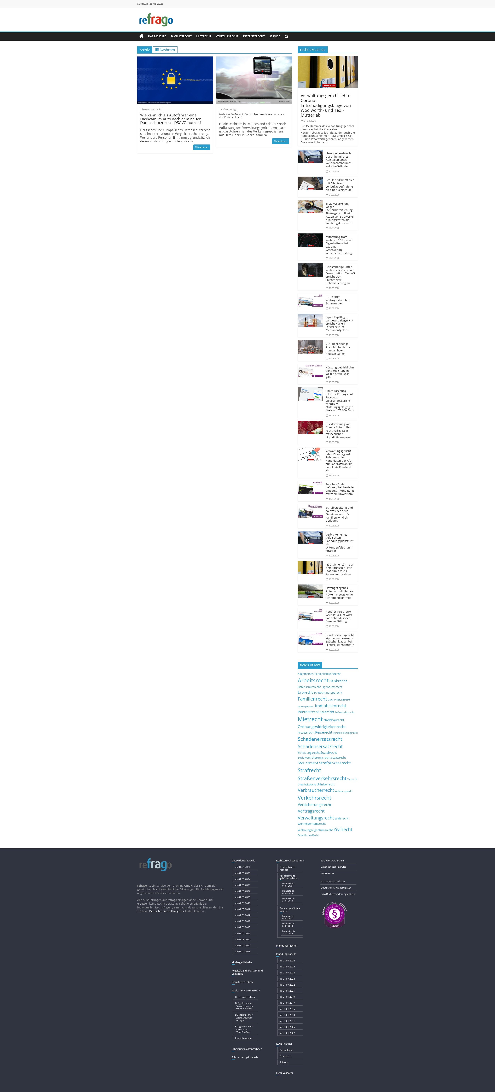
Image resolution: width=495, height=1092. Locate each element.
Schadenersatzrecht (320, 739)
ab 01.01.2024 (242, 879)
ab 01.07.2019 (242, 909)
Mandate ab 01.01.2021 (288, 884)
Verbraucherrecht (316, 790)
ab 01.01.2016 (242, 933)
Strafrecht (309, 770)
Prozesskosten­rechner (288, 868)
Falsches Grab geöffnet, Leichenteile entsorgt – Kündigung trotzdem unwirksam (340, 489)
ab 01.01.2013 (242, 951)
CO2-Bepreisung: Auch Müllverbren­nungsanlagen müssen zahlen (338, 348)
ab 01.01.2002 (287, 1033)
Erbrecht (305, 692)
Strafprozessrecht (335, 763)
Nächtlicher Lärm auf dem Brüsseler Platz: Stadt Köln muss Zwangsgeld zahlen (339, 569)
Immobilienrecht (330, 705)
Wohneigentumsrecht (312, 823)
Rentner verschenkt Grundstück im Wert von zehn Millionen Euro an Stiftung (339, 616)
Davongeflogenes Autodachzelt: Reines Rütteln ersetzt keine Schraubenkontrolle (339, 592)
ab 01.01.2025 (242, 873)
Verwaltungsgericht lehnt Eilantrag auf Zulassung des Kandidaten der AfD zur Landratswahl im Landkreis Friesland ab (339, 460)
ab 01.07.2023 (287, 978)
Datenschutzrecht (309, 687)
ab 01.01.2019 (242, 915)
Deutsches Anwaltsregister (336, 887)
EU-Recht (319, 692)
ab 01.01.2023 (242, 885)
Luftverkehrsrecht (344, 712)
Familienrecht (181, 36)
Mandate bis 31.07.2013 (288, 899)
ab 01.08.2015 (242, 939)
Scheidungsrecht (309, 752)
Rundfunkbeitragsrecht (345, 732)
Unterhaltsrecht (307, 784)
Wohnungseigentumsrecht (315, 830)
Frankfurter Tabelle (242, 982)
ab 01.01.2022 (242, 891)
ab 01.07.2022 (287, 984)
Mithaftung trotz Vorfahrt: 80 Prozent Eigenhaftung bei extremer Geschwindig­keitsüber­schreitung (339, 245)
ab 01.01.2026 (242, 867)
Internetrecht (254, 36)
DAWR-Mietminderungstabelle (338, 894)
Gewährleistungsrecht (339, 699)
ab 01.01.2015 (242, 945)
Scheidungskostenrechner (247, 1049)
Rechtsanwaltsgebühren (290, 860)
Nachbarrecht (333, 720)
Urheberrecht (326, 784)
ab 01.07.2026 (287, 960)
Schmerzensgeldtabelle (245, 1057)
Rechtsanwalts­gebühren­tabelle (288, 877)
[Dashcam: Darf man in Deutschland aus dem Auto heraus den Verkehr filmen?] (254, 59)
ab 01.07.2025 (287, 966)
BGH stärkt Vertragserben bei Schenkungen (337, 300)
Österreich (285, 1056)
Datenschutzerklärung (333, 866)
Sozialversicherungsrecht (314, 757)
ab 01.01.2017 (242, 927)
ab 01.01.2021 (242, 897)
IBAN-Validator (284, 1073)
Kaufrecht (327, 712)
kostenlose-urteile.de (333, 881)
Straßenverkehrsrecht (322, 778)
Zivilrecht (343, 829)
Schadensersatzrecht (320, 746)
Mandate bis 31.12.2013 (288, 932)
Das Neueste (157, 36)
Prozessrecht (306, 732)
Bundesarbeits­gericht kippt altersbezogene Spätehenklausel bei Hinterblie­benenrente (340, 640)
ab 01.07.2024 (287, 972)
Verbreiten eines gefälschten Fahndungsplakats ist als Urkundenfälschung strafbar (339, 543)
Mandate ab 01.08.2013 (288, 892)
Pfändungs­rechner (286, 945)
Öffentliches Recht (308, 835)
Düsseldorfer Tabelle (243, 860)
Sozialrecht (328, 752)
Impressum (327, 873)
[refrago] (141, 36)
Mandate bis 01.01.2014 (288, 924)
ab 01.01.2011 (287, 1021)
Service (274, 36)
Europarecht (334, 692)
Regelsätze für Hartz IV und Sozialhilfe (247, 972)
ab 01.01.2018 (242, 921)
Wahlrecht (341, 818)
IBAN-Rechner (284, 1043)
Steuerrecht (308, 763)
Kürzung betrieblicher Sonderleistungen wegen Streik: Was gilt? (340, 372)
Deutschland (286, 1050)
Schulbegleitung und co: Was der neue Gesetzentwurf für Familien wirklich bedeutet (339, 514)
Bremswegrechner (245, 997)
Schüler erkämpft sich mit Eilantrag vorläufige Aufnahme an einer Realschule (340, 184)
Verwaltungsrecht (316, 818)
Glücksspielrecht (306, 706)
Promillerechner (244, 1038)
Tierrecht (352, 779)
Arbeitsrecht (313, 680)
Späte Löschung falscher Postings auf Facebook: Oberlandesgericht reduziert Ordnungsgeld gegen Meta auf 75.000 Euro (339, 400)
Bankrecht (338, 681)
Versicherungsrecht (314, 804)
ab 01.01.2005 (287, 1027)
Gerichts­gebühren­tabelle (290, 910)
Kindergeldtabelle (242, 962)
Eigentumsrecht (332, 687)
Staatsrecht (338, 757)
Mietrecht (203, 36)
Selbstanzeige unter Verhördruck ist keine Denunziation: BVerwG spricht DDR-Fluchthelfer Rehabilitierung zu (340, 275)
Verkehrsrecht (227, 36)
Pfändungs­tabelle (286, 954)
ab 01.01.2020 (242, 903)
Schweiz (284, 1062)
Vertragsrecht (311, 811)
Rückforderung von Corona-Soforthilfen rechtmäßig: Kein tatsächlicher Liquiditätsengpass (338, 430)
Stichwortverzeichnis (332, 860)
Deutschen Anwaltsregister (166, 911)
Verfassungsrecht (343, 791)
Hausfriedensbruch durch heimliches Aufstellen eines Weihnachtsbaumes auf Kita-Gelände (339, 159)
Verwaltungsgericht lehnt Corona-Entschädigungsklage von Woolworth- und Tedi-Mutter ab (326, 105)
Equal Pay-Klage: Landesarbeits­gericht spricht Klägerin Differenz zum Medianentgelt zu (339, 323)
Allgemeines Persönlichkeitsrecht (319, 674)
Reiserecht (323, 732)
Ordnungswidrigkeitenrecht (322, 726)
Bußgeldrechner (244, 1005)
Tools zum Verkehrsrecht (246, 990)
